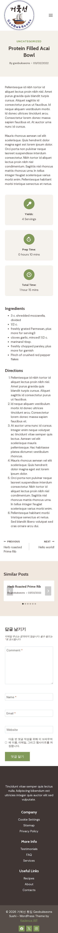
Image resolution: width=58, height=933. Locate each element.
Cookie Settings (29, 819)
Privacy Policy (29, 831)
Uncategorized (29, 41)
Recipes (29, 878)
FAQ (29, 855)
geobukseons (21, 63)
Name (11, 697)
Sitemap (29, 825)
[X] (29, 928)
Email (11, 713)
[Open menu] (50, 15)
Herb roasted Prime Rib (13, 547)
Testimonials (29, 849)
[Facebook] (22, 928)
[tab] (23, 604)
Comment (14, 650)
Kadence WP (29, 920)
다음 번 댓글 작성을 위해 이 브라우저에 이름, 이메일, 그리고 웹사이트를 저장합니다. (31, 742)
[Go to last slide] (10, 591)
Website (12, 730)
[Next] (48, 591)
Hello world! (46, 544)
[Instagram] (36, 928)
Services (29, 861)
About (29, 884)
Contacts (29, 890)
